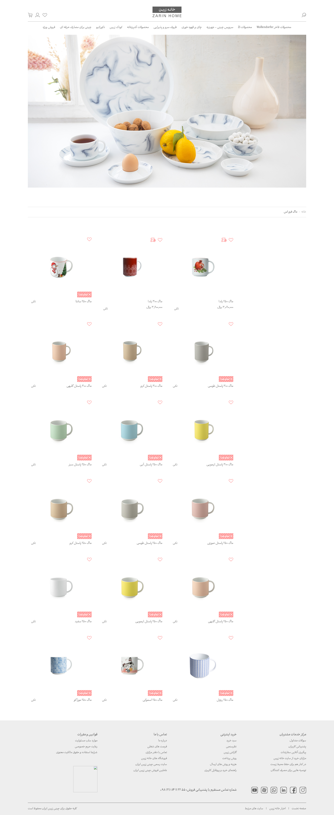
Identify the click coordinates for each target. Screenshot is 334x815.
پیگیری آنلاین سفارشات (293, 752)
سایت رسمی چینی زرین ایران (151, 764)
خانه (303, 212)
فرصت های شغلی (157, 746)
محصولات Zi (245, 27)
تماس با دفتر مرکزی (156, 752)
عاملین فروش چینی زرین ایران (150, 770)
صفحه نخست (299, 808)
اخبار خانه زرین (277, 808)
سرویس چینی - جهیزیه (219, 27)
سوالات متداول (298, 740)
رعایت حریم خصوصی (86, 746)
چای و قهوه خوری (191, 27)
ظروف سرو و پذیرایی (165, 27)
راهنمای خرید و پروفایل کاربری (220, 770)
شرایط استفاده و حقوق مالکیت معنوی (76, 752)
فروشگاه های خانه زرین (154, 758)
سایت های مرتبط (254, 808)
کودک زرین (116, 27)
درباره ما (162, 740)
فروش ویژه (49, 27)
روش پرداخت (229, 758)
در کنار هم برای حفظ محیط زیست (288, 764)
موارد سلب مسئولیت (86, 740)
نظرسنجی (231, 746)
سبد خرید (231, 740)
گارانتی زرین (230, 752)
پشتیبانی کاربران (297, 746)
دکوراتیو (100, 27)
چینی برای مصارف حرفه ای (75, 27)
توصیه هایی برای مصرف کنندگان (288, 770)
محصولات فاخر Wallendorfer (274, 27)
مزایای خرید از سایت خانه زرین (290, 758)
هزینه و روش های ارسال (223, 764)
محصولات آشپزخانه (138, 27)
